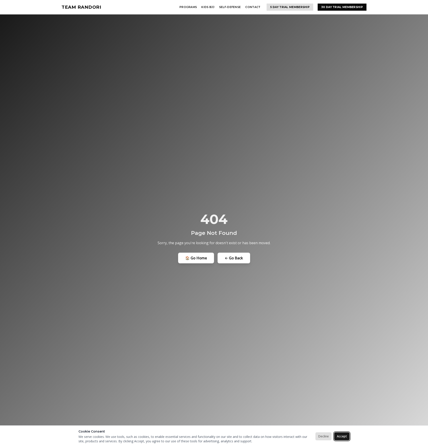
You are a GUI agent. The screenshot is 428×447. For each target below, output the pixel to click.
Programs (188, 7)
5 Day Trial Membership (290, 7)
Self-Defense (230, 7)
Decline (323, 436)
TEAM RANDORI (81, 7)
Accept (342, 436)
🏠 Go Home (196, 258)
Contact (252, 7)
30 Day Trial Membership (342, 7)
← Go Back (234, 258)
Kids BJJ (207, 7)
